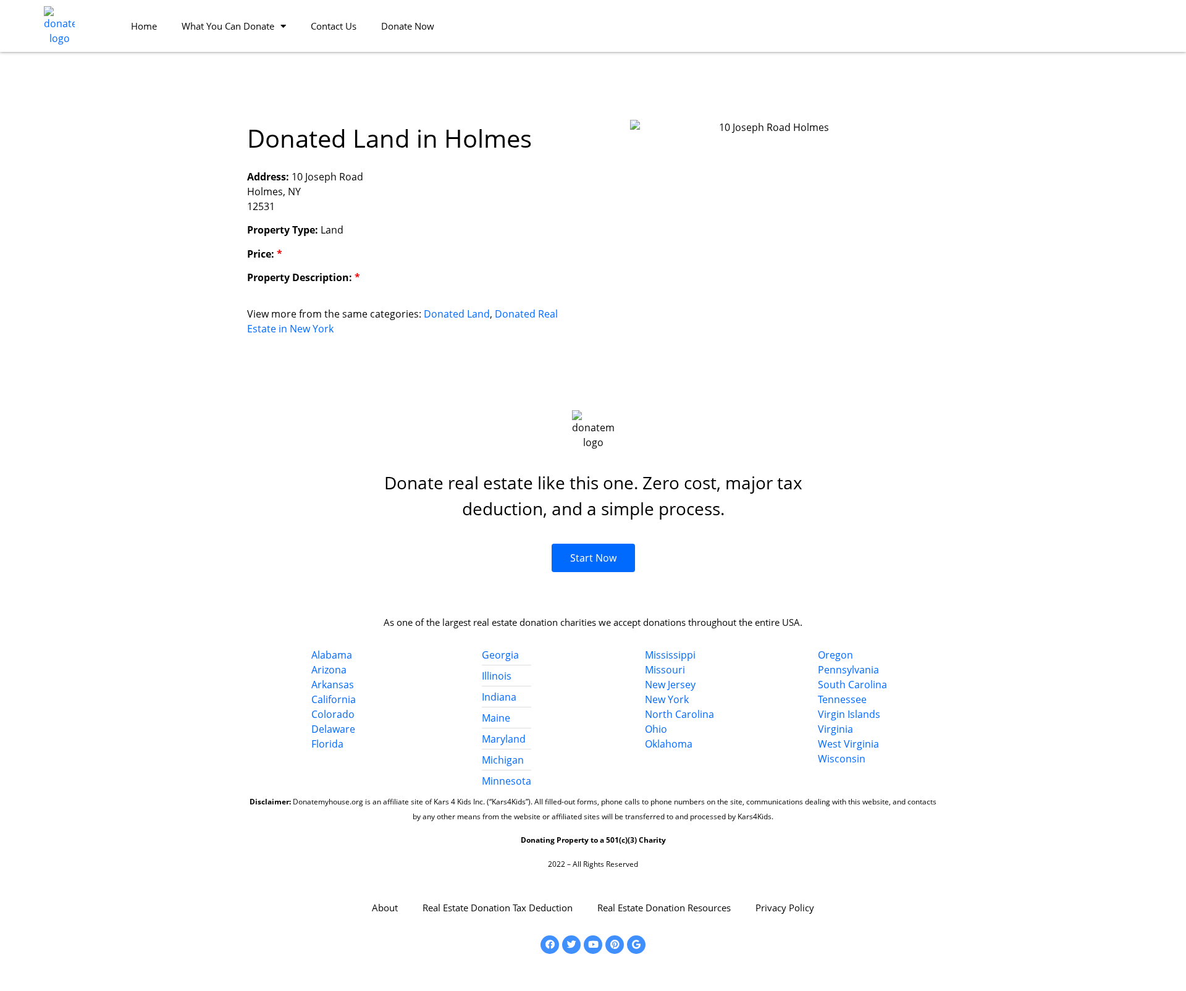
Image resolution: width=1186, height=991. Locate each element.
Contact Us (333, 26)
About (385, 907)
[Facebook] (549, 944)
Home (144, 26)
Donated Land (457, 314)
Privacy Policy (784, 907)
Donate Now (407, 26)
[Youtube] (593, 944)
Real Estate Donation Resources (664, 907)
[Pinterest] (614, 944)
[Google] (636, 944)
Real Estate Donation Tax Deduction (498, 907)
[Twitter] (571, 944)
